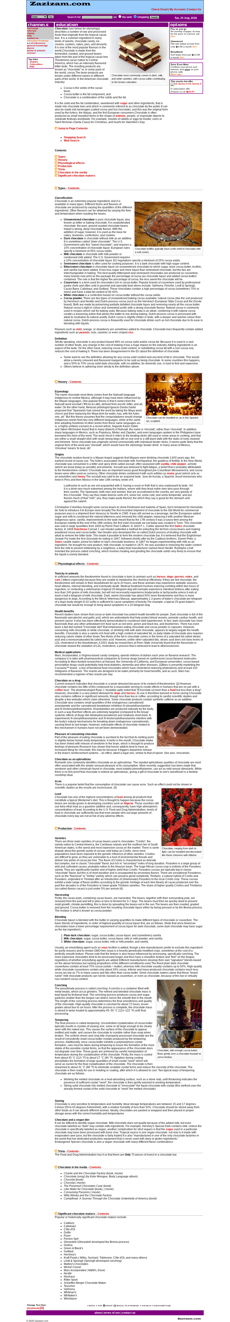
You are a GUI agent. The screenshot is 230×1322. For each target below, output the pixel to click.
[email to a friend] (126, 1305)
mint (79, 329)
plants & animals (36, 50)
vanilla (165, 464)
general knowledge (37, 45)
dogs (170, 576)
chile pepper (178, 464)
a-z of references (36, 43)
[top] (99, 1305)
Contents (74, 188)
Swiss (178, 526)
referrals (31, 30)
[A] (28, 1308)
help (29, 35)
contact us (32, 38)
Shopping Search (75, 137)
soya (104, 947)
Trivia (61, 169)
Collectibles (36, 64)
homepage (32, 28)
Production (65, 166)
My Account (177, 9)
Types (62, 156)
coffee (59, 690)
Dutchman (80, 529)
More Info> (176, 74)
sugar (124, 103)
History (62, 159)
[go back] (91, 1305)
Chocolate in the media (72, 172)
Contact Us (194, 9)
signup (30, 33)
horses (161, 576)
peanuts (84, 332)
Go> (173, 36)
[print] (108, 1305)
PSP (32, 66)
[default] (35, 1308)
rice (130, 332)
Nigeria (128, 803)
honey (81, 476)
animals (120, 115)
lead (120, 797)
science (31, 53)
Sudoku (34, 61)
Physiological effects (71, 163)
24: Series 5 (194, 84)
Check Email (159, 9)
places (30, 48)
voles (188, 576)
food (173, 690)
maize (171, 473)
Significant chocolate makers (76, 175)
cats (57, 579)
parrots (179, 576)
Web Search (71, 140)
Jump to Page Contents (73, 128)
